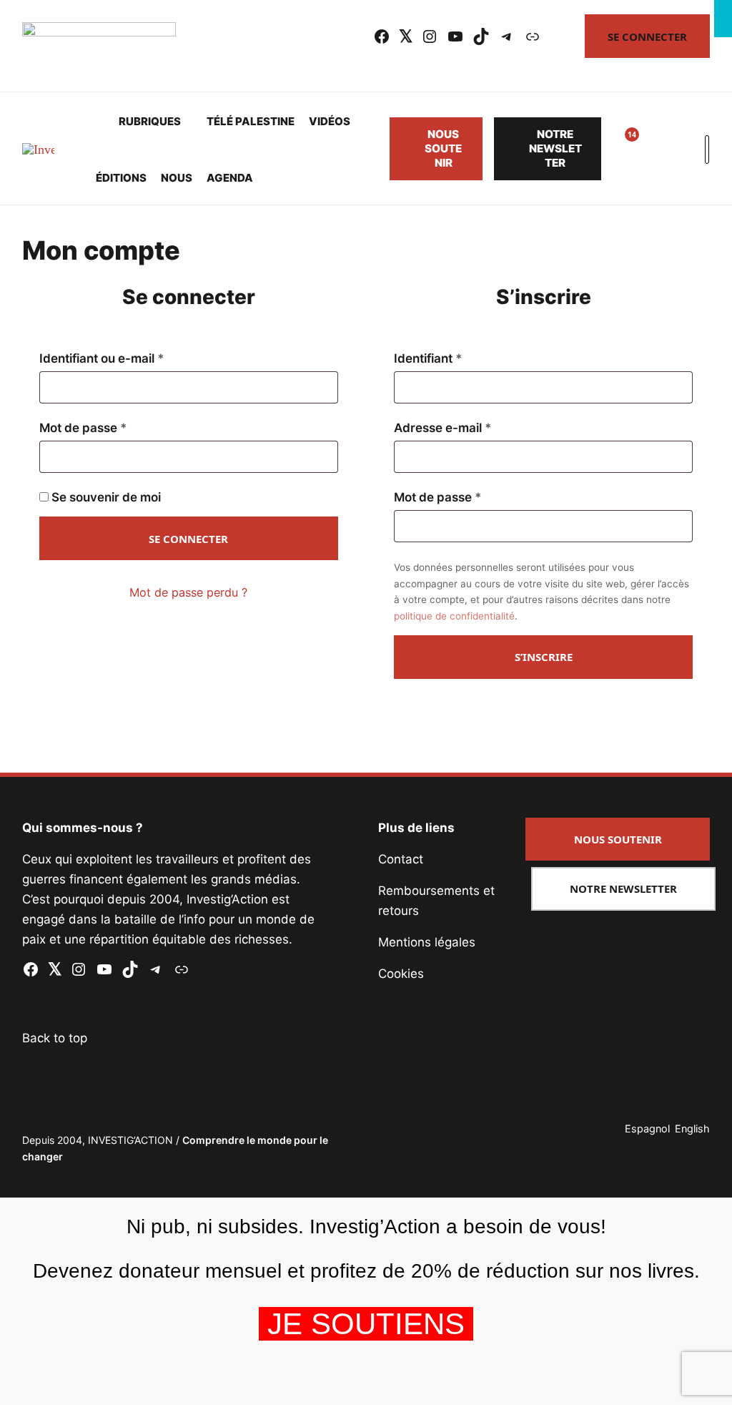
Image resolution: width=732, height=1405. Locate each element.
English (692, 1128)
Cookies (401, 973)
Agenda (230, 178)
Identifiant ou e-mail (133, 358)
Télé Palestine (251, 121)
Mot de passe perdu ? (188, 592)
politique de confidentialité (454, 616)
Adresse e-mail (474, 428)
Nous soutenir (443, 148)
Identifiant (460, 358)
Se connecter (647, 36)
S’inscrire (544, 657)
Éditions (121, 178)
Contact (400, 859)
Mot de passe (115, 428)
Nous (176, 178)
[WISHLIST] (621, 148)
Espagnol (647, 1128)
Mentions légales (426, 942)
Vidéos (329, 121)
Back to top (54, 1038)
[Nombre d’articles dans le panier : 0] (655, 148)
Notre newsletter (555, 148)
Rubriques (150, 121)
